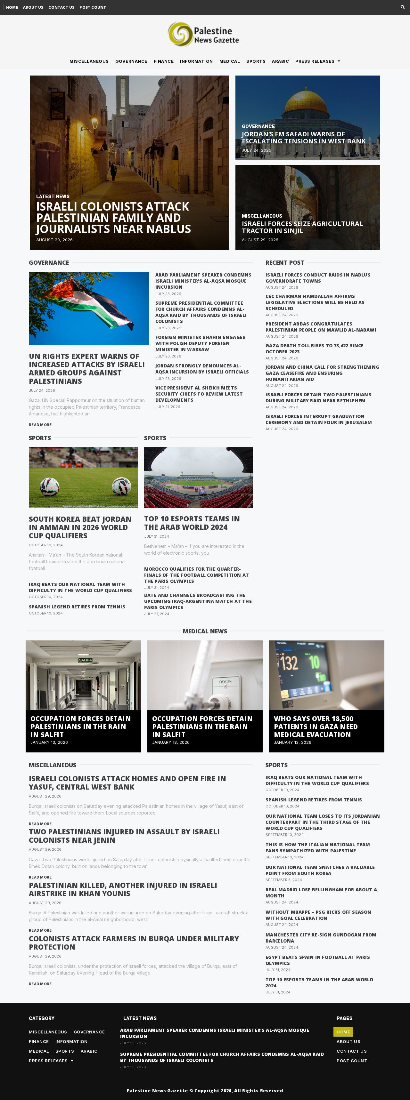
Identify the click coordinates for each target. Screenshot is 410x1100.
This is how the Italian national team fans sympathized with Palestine (318, 847)
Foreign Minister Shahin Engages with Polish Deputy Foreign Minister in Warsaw (200, 343)
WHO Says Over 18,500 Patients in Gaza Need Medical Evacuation (316, 726)
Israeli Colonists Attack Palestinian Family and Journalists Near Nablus (113, 217)
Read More (40, 424)
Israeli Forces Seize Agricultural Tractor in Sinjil (302, 227)
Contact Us (61, 7)
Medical (229, 61)
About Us (33, 7)
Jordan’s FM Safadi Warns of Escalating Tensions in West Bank (303, 137)
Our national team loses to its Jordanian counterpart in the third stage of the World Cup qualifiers (323, 822)
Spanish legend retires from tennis (77, 607)
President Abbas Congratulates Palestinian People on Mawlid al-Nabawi (321, 327)
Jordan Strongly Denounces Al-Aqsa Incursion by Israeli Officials (202, 369)
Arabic (280, 61)
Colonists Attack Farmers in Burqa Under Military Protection (134, 942)
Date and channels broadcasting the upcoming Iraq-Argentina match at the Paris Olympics (198, 601)
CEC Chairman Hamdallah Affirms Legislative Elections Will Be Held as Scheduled (315, 302)
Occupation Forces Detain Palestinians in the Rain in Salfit (80, 726)
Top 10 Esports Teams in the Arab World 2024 (192, 523)
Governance (131, 61)
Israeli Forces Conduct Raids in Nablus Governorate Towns (318, 278)
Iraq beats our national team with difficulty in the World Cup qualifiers (80, 587)
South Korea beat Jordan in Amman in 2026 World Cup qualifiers (80, 527)
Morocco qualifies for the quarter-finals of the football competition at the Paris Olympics (196, 575)
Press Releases (314, 61)
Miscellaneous (89, 61)
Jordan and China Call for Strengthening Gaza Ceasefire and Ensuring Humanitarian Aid (322, 373)
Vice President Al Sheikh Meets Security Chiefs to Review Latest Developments (199, 394)
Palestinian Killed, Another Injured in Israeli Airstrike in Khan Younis (123, 889)
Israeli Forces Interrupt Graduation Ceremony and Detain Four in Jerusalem (319, 419)
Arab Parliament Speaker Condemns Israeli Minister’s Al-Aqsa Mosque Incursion (203, 281)
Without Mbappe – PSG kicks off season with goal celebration (318, 915)
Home (12, 7)
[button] (403, 8)
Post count (92, 7)
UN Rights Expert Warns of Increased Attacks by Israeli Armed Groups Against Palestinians (87, 368)
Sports (256, 61)
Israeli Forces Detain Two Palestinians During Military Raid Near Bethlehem (318, 397)
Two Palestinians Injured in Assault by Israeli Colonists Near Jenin (124, 836)
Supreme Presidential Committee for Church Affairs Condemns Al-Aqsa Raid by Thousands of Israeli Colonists (201, 312)
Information (196, 61)
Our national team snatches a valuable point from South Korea (320, 870)
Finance (164, 61)
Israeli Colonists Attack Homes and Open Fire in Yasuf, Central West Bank (127, 782)
